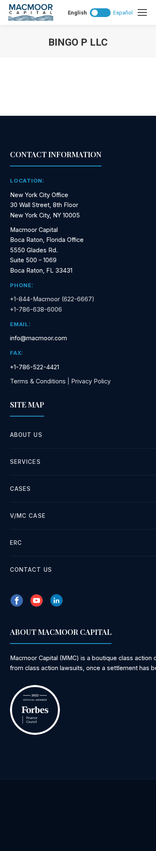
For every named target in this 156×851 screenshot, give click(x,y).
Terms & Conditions (38, 381)
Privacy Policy (91, 381)
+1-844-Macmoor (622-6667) (52, 298)
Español (123, 13)
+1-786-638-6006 (36, 309)
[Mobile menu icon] (142, 12)
